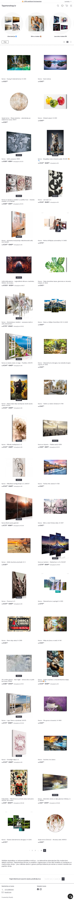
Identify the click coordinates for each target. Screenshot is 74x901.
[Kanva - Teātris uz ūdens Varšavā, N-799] (55, 389)
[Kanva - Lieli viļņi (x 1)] (55, 185)
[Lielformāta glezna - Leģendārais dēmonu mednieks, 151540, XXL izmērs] (19, 267)
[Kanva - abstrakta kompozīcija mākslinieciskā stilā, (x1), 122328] (19, 227)
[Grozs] (66, 5)
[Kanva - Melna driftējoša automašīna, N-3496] (55, 226)
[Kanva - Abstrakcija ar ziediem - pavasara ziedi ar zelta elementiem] (19, 308)
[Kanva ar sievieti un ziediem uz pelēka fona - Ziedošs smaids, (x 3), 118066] (19, 186)
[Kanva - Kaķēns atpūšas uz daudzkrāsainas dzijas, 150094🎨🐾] (55, 666)
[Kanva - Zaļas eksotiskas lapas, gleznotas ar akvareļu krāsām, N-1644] (55, 267)
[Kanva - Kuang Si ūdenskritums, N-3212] (19, 64)
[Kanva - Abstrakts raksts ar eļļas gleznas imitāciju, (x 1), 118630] (55, 785)
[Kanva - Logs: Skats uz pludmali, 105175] (19, 706)
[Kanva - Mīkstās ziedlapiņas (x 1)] (19, 430)
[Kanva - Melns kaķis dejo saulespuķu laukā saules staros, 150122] (19, 390)
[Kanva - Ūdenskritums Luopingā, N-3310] (55, 587)
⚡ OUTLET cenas (31, 1)
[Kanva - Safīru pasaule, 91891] (19, 144)
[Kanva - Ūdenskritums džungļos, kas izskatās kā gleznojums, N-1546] (55, 349)
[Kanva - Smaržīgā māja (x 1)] (19, 745)
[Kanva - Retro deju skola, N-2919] (19, 626)
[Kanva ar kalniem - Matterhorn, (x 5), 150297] (55, 547)
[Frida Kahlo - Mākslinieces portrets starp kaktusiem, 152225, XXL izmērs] (19, 785)
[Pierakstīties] (63, 879)
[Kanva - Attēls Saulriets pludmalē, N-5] (19, 547)
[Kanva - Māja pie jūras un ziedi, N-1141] (55, 626)
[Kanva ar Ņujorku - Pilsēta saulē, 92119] (55, 430)
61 (41, 850)
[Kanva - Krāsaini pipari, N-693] (55, 103)
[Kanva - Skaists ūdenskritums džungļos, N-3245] (19, 825)
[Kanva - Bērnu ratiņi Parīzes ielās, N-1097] (55, 508)
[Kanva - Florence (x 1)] (19, 587)
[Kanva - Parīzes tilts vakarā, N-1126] (55, 469)
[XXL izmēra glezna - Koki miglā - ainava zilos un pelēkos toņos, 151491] (19, 666)
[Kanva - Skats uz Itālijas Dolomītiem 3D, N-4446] (55, 308)
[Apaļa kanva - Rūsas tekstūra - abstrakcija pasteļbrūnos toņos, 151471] (19, 104)
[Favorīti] (62, 5)
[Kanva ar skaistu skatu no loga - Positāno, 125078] (19, 348)
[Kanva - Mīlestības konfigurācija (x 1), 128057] (19, 469)
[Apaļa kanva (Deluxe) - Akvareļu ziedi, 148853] (55, 825)
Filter (5, 42)
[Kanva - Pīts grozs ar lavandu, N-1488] (55, 706)
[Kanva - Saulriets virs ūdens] (55, 745)
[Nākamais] (44, 850)
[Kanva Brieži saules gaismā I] (19, 508)
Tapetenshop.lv (9, 6)
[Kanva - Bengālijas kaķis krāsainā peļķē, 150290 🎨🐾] (55, 145)
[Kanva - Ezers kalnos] (55, 64)
